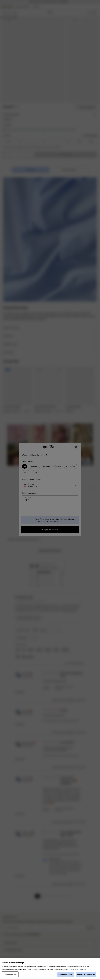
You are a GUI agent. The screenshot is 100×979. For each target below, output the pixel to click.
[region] (50, 968)
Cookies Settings (10, 974)
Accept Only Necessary (86, 974)
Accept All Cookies (65, 974)
